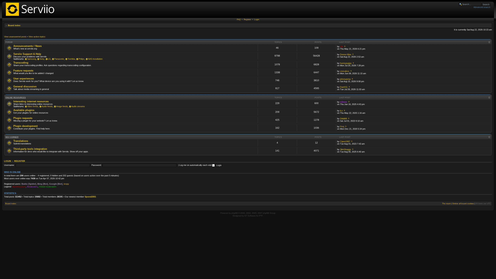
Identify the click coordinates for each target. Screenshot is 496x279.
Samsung (31, 59)
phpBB (235, 213)
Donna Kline (345, 54)
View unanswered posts (15, 36)
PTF (261, 216)
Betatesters (32, 186)
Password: (96, 165)
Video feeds (32, 106)
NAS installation (95, 59)
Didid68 (343, 118)
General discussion (25, 86)
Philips (81, 59)
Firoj (342, 126)
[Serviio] (31, 16)
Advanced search (482, 7)
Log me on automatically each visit (195, 165)
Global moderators (47, 186)
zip (341, 46)
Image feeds (62, 106)
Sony (42, 59)
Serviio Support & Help (27, 54)
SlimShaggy (345, 149)
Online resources (15, 97)
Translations (20, 141)
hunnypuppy (346, 63)
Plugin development (25, 126)
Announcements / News (27, 46)
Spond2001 (90, 196)
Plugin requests (22, 118)
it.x (341, 110)
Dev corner (11, 137)
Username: (9, 165)
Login (256, 19)
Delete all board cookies (463, 203)
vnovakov (344, 71)
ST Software (250, 216)
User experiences (23, 78)
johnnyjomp (345, 79)
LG (49, 59)
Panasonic (59, 59)
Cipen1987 (345, 141)
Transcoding (20, 62)
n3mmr (343, 102)
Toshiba (71, 59)
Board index (14, 25)
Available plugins (23, 110)
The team (446, 203)
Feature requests (23, 70)
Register (247, 19)
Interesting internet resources (31, 101)
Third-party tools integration (30, 148)
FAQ (239, 19)
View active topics (36, 36)
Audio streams (78, 106)
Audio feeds (47, 106)
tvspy (66, 184)
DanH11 (344, 87)
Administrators (19, 186)
